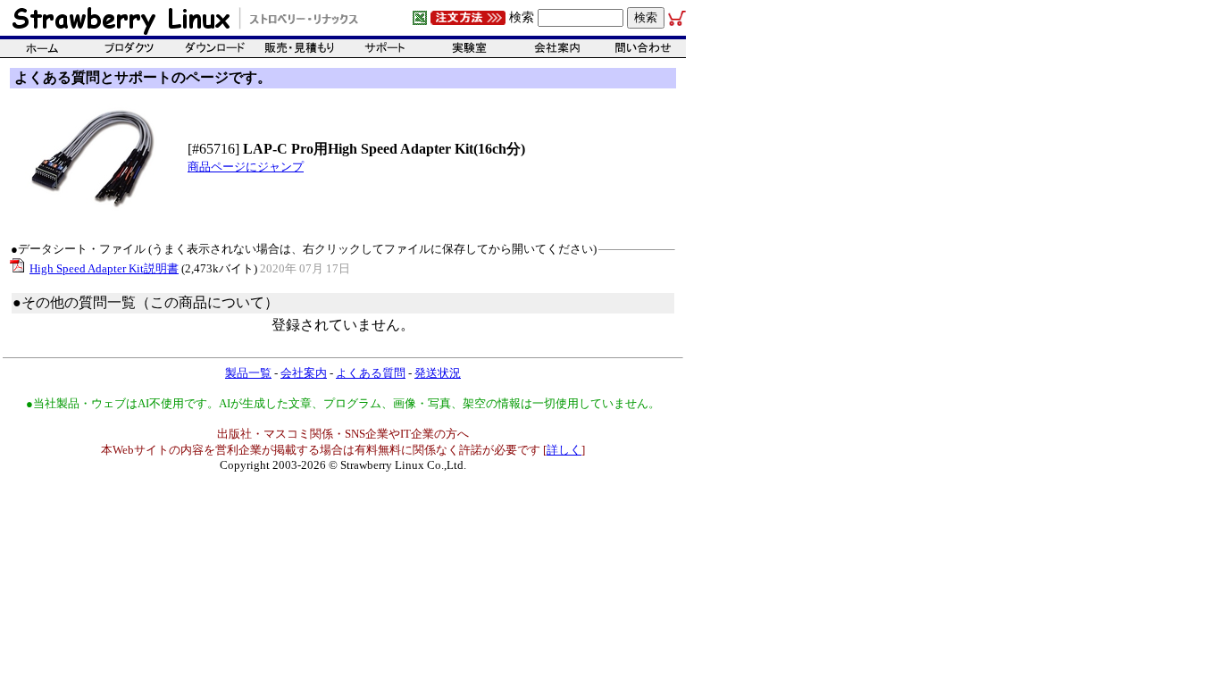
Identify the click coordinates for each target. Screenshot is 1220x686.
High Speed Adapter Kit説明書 (104, 268)
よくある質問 (370, 373)
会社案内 (303, 373)
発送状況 (437, 373)
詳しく (564, 449)
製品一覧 (248, 373)
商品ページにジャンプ (246, 166)
